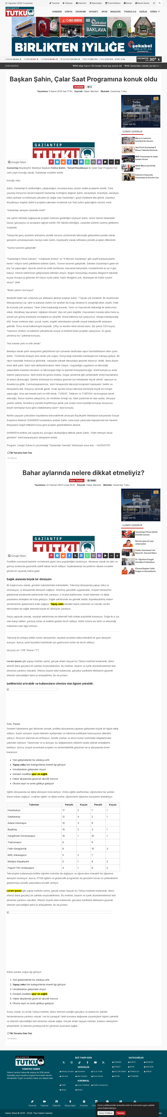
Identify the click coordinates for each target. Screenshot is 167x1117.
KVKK (63, 1085)
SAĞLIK (143, 11)
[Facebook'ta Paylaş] (69, 162)
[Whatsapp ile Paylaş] (87, 162)
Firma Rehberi (114, 3)
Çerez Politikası (83, 1085)
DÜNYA (68, 11)
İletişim (80, 1090)
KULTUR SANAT (120, 1071)
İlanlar (129, 3)
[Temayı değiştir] (154, 2)
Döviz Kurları (98, 1076)
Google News (18, 162)
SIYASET (93, 11)
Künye (63, 1090)
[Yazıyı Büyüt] (117, 162)
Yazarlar (56, 3)
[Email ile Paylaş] (93, 162)
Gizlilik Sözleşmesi (100, 1085)
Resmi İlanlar (144, 3)
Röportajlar (97, 3)
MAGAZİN (116, 11)
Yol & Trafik (97, 1071)
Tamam (120, 1113)
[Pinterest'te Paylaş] (51, 162)
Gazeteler (81, 1071)
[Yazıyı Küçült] (111, 162)
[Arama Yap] (159, 3)
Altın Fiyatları (82, 1076)
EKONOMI (81, 11)
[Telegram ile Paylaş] (57, 162)
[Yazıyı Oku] (105, 162)
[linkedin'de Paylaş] (81, 162)
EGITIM (117, 1076)
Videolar (69, 3)
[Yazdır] (99, 162)
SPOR (104, 11)
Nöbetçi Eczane (67, 1071)
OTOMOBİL (134, 1076)
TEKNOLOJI (130, 11)
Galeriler (82, 3)
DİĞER (153, 11)
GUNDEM (57, 11)
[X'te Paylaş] (75, 162)
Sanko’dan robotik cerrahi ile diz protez (130, 66)
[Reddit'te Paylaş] (63, 162)
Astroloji (64, 1076)
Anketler (84, 1105)
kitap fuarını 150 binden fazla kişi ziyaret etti (80, 66)
